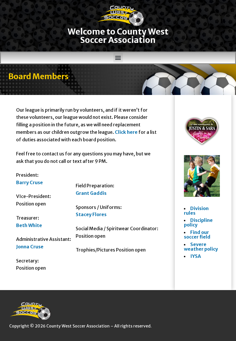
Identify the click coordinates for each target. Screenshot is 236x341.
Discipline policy (198, 222)
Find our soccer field (197, 234)
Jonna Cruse (29, 246)
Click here (126, 132)
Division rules (196, 210)
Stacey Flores (91, 214)
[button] (118, 57)
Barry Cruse (29, 182)
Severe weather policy (201, 246)
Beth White (29, 225)
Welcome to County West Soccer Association (118, 35)
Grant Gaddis (91, 193)
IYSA (195, 256)
